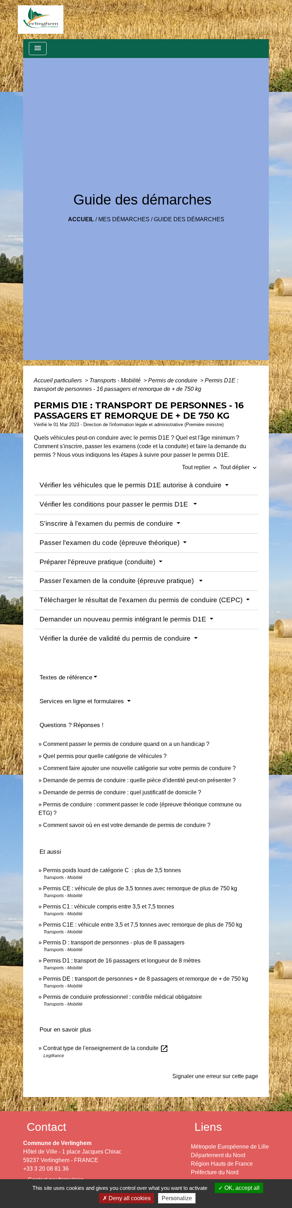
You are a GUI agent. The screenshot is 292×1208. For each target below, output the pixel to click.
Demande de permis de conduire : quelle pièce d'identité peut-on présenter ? (139, 780)
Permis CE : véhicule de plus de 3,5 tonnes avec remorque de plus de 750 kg (140, 888)
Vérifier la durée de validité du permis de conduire (116, 638)
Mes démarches (124, 219)
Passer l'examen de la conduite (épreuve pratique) (118, 580)
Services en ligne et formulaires (83, 701)
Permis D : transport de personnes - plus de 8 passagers (113, 942)
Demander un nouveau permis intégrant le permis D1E (124, 619)
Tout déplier (239, 467)
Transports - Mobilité (115, 380)
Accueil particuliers (58, 380)
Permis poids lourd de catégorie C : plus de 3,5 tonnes (112, 870)
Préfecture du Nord (215, 1172)
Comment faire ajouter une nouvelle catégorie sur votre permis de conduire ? (139, 768)
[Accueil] (40, 20)
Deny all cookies (129, 1198)
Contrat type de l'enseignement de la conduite (105, 1048)
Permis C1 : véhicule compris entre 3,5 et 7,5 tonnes (108, 907)
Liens (208, 1126)
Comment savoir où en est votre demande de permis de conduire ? (126, 825)
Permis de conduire (173, 380)
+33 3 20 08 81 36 (46, 1169)
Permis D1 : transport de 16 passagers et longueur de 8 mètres (121, 961)
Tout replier (200, 467)
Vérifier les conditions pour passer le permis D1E (116, 504)
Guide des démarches (189, 219)
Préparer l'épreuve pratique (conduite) (98, 562)
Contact (46, 1126)
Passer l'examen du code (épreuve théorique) (110, 542)
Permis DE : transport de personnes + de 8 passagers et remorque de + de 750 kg (145, 979)
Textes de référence (66, 677)
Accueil (81, 219)
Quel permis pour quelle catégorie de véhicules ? (105, 756)
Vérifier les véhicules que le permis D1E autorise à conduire (131, 485)
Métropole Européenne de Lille (230, 1147)
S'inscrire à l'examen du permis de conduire (107, 523)
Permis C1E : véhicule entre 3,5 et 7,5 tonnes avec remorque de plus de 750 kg (142, 925)
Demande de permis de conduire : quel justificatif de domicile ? (122, 792)
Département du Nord (218, 1155)
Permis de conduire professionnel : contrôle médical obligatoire (122, 997)
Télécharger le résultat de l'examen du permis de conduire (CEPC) (142, 600)
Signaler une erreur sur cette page (215, 1076)
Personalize (177, 1198)
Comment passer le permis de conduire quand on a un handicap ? (126, 744)
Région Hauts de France (222, 1164)
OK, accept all (241, 1188)
